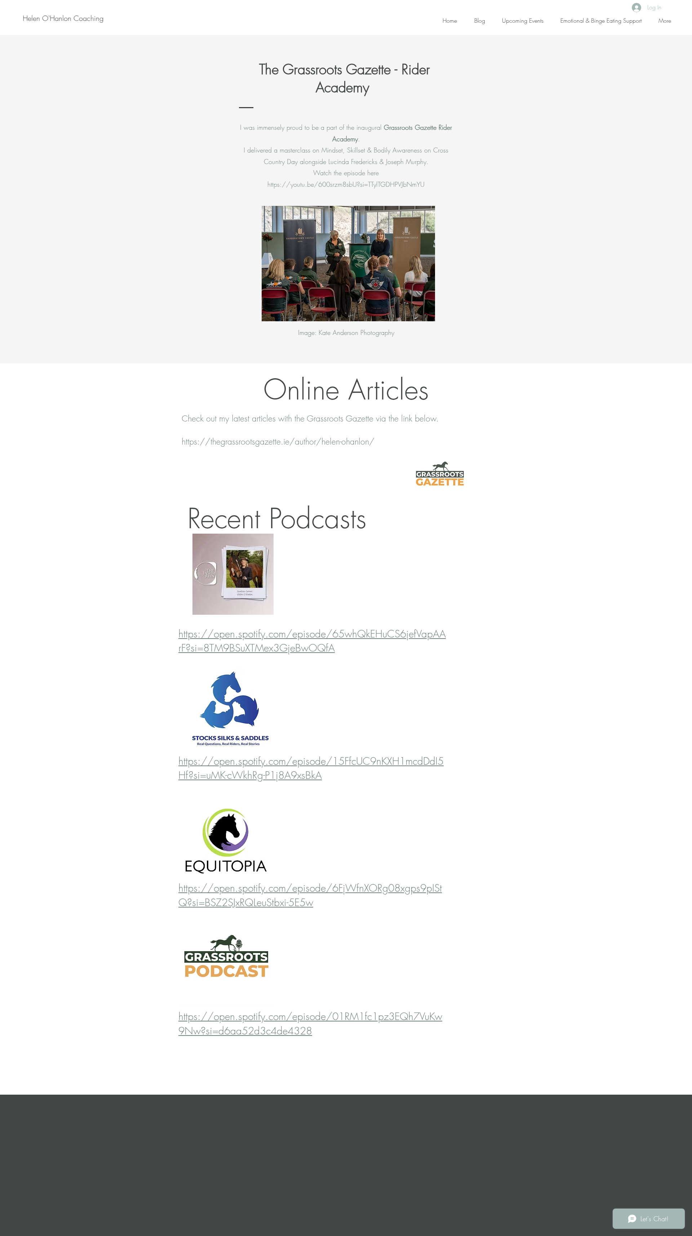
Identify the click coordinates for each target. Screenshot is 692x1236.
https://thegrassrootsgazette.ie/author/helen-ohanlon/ (278, 441)
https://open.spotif (219, 633)
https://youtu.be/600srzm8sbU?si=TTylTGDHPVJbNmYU (346, 184)
